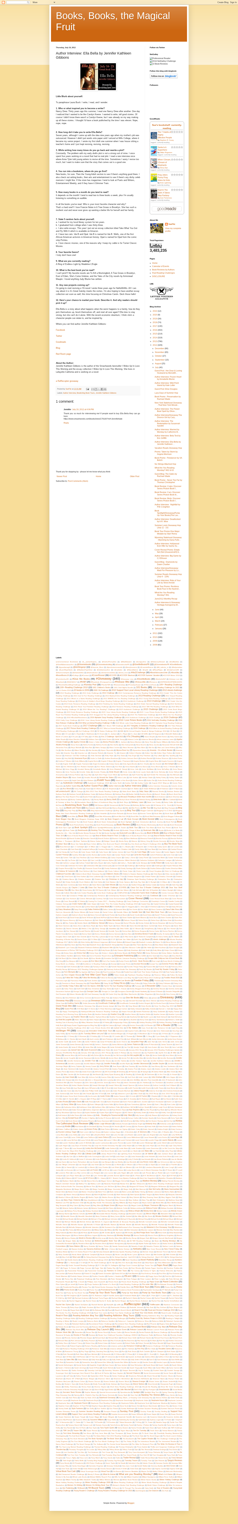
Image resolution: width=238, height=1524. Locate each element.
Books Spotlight (110, 833)
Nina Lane (76, 1257)
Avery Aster (78, 789)
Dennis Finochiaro (175, 923)
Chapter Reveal (64, 868)
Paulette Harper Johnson (79, 1276)
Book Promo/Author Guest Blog (81, 825)
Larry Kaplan (163, 1135)
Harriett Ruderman (143, 1011)
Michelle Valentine (92, 1227)
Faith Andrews (72, 967)
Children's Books (112, 874)
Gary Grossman (93, 989)
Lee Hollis (138, 1145)
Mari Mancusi (141, 1189)
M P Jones (79, 1178)
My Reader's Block (83, 1243)
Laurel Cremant (126, 1140)
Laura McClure (72, 1140)
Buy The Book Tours (173, 844)
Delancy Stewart (114, 923)
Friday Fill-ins (119, 983)
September (160, 360)
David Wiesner (141, 917)
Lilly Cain (69, 1156)
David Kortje (74, 917)
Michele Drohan (85, 1222)
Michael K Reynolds (128, 1219)
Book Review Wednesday (146, 825)
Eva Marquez (71, 961)
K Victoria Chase (117, 1099)
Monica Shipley (70, 1238)
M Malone (68, 1178)
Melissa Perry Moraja (74, 1211)
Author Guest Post (93, 785)
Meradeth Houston (136, 1214)
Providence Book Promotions (129, 1290)
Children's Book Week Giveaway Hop (89, 874)
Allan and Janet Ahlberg (166, 747)
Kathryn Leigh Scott (159, 1107)
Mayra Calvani (147, 1203)
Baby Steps (144, 791)
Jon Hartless (144, 1082)
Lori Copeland (81, 1170)
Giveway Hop (121, 1001)
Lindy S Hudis (133, 1159)
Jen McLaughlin (133, 1055)
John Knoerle (80, 1080)
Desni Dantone (64, 926)
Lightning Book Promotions (131, 1154)
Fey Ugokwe (83, 972)
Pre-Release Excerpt (165, 1284)
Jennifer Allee (138, 1058)
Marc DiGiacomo (139, 1184)
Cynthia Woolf (103, 907)
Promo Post (82, 1290)
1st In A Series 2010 (63, 690)
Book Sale (163, 825)
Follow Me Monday (89, 978)
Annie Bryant (114, 772)
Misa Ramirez (175, 1230)
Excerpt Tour (154, 964)
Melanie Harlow (68, 1208)
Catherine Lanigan (165, 860)
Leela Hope (149, 1145)
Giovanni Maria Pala (101, 998)
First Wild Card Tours (96, 974)
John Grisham (157, 1077)
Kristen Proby (92, 1129)
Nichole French (162, 1252)
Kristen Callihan (64, 1129)
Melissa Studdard (91, 1211)
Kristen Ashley (177, 1126)
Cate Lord (94, 860)
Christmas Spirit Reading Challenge (140, 879)
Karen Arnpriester (113, 1102)
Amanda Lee (82, 753)
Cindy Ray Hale (139, 882)
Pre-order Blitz (148, 1284)
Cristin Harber (77, 904)
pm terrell (71, 1284)
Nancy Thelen (103, 1246)
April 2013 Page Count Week (106, 775)
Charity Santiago (126, 868)
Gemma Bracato (159, 989)
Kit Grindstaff (91, 1126)
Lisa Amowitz (146, 1159)
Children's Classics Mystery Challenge (136, 874)
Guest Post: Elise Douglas (166, 389)
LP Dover (168, 1170)
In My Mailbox (132, 1028)
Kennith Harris (119, 1118)
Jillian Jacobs (68, 1074)
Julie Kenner (74, 1093)
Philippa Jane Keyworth (96, 1282)
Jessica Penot (61, 1072)
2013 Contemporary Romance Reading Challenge (137, 693)
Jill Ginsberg (120, 1072)
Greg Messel (133, 1006)
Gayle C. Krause (120, 989)
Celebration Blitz (92, 866)
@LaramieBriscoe (146, 667)
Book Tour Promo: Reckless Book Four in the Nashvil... (167, 587)
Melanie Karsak (97, 1208)
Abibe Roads (61, 739)
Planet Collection (170, 1282)
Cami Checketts (62, 849)
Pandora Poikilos (173, 1268)
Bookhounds (83, 830)
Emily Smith (145, 950)
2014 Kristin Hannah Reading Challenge (151, 704)
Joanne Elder (106, 1077)
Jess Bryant (117, 1066)
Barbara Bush (61, 794)
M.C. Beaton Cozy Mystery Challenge (123, 1178)
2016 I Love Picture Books (130, 720)
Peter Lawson (145, 1279)
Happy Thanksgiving (70, 1011)
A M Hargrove (156, 734)
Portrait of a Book (109, 1284)
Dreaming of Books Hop (65, 939)
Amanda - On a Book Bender (161, 750)
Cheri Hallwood (98, 871)
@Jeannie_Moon (97, 667)
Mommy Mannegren (63, 1235)
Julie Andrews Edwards (171, 1091)
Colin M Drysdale (151, 890)
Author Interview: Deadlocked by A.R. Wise (168, 520)
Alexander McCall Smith (171, 745)
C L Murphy (126, 847)
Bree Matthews (131, 838)
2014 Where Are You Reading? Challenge (99, 709)
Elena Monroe (171, 942)
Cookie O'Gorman (168, 896)
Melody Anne (148, 1211)
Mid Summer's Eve (109, 1227)
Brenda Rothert (176, 838)
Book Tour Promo (164, 827)
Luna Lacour (108, 1173)
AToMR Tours (103, 780)
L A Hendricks (128, 1132)
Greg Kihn (121, 1006)
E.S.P (113, 939)
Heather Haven (130, 1014)
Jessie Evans (87, 1072)
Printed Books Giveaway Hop (106, 1287)
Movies (123, 1241)
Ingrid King (175, 1028)
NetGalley (137, 1249)
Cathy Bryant (98, 863)
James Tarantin (166, 1044)
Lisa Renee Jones (147, 1162)
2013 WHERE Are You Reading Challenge (119, 698)
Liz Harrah (68, 1167)
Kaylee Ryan (104, 1112)
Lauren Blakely (168, 1140)
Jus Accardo (92, 1096)
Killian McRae (140, 1121)
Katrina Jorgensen (92, 1110)
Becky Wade (99, 799)
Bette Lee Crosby (154, 802)
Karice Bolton (82, 1104)
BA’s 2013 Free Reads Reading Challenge (102, 791)
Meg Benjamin (61, 1205)
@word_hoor (123, 672)
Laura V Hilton (112, 1140)
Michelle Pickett (174, 1224)
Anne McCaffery (163, 769)
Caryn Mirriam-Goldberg (99, 857)
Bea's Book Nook (175, 794)
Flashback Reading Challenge (139, 975)
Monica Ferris (153, 1235)
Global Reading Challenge (170, 1001)
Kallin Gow (100, 1102)
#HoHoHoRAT (161, 679)
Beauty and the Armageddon (107, 797)
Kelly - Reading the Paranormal (108, 1115)
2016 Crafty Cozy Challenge (66, 720)
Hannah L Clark (164, 1009)
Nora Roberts (116, 1260)
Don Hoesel (171, 928)
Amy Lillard (158, 755)
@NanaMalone (132, 670)
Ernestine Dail (109, 958)
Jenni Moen (169, 1055)
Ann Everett (157, 764)
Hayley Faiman (174, 1011)
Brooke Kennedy (159, 841)
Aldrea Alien (175, 742)
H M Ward (80, 1009)
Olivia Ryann (149, 1263)
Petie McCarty (174, 1279)
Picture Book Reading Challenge (133, 1282)
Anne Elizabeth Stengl (118, 769)
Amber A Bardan (135, 753)
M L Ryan (162, 1175)
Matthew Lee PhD (62, 1203)
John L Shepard (94, 1080)
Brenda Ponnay (162, 838)
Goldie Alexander (89, 1003)
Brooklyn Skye (62, 844)
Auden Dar (151, 780)
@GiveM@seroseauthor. (65, 664)
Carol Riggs (142, 852)
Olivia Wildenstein (164, 1263)
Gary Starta (106, 989)
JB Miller (173, 1053)
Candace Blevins (104, 849)
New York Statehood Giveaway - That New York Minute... (168, 404)
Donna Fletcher (168, 931)
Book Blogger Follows (172, 816)
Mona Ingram (92, 1235)
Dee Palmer (69, 923)
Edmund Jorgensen (100, 942)
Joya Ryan (77, 1088)
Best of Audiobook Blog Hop (105, 802)
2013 (155, 341)
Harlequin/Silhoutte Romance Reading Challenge (99, 1011)
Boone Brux (139, 833)
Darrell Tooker (110, 915)
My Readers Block (99, 1243)
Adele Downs (107, 739)
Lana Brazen (129, 1135)
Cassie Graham (174, 857)
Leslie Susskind (137, 1148)
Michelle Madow (110, 1224)
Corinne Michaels (85, 898)
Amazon (123, 753)
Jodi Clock (132, 1077)
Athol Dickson (88, 780)
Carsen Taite (68, 857)
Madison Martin (68, 1181)
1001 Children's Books (101, 687)
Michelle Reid (61, 1227)
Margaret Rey (175, 1186)
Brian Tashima (81, 841)
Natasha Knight (137, 1246)
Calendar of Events (160, 266)
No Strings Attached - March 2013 (151, 1257)
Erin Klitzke (73, 958)
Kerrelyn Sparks (148, 1118)
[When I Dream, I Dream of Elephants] (155, 167)
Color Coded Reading (85, 893)
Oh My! (112, 1263)
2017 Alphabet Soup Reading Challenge (167, 723)
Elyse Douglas (174, 947)
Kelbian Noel (154, 1112)
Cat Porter (72, 860)
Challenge (131, 866)
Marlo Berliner (160, 1194)
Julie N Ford (99, 1093)
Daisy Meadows (64, 909)
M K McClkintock (149, 1175)
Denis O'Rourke (130, 923)
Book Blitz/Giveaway (152, 816)
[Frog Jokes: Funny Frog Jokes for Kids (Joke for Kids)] (155, 181)
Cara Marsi (151, 849)
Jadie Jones (175, 1042)
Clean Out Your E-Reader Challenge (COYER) (107, 887)
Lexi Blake (145, 1151)
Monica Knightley (167, 1235)
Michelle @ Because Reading (124, 1222)
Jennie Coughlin (69, 1058)
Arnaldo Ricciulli (90, 777)
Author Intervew (114, 786)
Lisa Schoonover (163, 1162)
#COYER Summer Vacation (149, 675)
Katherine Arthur (70, 1107)
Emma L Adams (108, 953)
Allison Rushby (79, 750)
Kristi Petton (105, 1129)
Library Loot (90, 1153)
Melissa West (106, 1211)
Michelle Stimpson (75, 1227)
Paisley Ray (111, 1268)
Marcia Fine (90, 1186)
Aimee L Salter (94, 742)
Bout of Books (153, 833)
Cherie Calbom (113, 871)
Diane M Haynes (164, 926)
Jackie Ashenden (158, 1039)
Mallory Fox (83, 1184)
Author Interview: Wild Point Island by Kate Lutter (167, 384)
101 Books (141, 687)
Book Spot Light (65, 827)
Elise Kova (148, 945)
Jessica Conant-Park (101, 1069)
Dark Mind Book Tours (155, 912)
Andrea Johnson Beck (129, 758)
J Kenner (138, 1036)
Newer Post (62, 476)
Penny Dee (69, 1279)
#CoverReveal (98, 675)
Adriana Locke (133, 739)
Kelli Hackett (177, 1112)
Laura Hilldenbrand (133, 1137)
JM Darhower (149, 1074)
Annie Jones (128, 772)
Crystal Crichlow (159, 904)
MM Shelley (129, 1233)
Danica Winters (80, 912)
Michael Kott (155, 1219)
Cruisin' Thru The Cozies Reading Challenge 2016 (119, 904)
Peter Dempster (117, 1279)
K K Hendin (70, 1099)
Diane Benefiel (135, 926)
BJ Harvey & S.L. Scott (162, 805)
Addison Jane (93, 739)
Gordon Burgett (144, 1003)
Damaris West (121, 909)
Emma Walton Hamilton (64, 956)
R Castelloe (84, 1295)
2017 (155, 326)
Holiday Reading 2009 (147, 1022)
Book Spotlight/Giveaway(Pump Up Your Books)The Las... (167, 513)
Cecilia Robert (156, 863)
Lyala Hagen (121, 1173)
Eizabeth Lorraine (145, 942)
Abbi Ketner (162, 737)
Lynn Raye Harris (72, 1175)
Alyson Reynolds (107, 750)
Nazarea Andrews (94, 1249)
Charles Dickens (156, 868)
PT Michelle (166, 1290)
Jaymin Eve (162, 1053)
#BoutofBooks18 (62, 675)
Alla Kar (151, 747)
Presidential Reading (71, 1287)
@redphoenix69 (173, 670)
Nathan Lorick (168, 1246)
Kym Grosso (96, 1132)
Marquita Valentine (175, 1194)
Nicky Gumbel (63, 1254)
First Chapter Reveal (72, 975)
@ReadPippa (158, 670)
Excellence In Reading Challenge (95, 964)
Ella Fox (119, 947)
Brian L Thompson (65, 841)
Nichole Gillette (176, 1252)
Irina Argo (176, 1031)
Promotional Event (108, 1290)
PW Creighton (72, 1295)
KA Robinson (144, 1099)
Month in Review (85, 1238)
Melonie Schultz (79, 1214)
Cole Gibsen (111, 890)
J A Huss (165, 1033)
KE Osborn (129, 1112)
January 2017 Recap (103, 1053)
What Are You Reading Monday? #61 (165, 593)
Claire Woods (110, 885)
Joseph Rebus (113, 1085)
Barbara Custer (90, 794)
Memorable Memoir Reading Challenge (111, 1214)
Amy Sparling (170, 755)
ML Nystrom (117, 1233)
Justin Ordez (105, 1096)
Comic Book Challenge (105, 893)
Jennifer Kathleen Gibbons (106, 393)
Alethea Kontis (101, 745)
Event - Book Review (140, 961)
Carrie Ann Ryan (139, 855)
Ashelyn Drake (147, 777)
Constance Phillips (76, 896)
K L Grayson (82, 1099)
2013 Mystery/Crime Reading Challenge (120, 696)
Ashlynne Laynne (62, 780)
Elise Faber (137, 945)
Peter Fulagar (131, 1279)
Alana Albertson (136, 742)
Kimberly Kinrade (121, 1124)
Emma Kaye (94, 953)
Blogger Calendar (146, 810)
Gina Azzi (159, 994)
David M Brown (87, 917)
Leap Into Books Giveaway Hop (106, 1145)
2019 (155, 319)
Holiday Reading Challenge (169, 1022)
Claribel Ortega (136, 885)
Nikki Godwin (171, 1254)
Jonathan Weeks (62, 1085)
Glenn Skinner (151, 1001)
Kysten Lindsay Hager (112, 1132)
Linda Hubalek (149, 1156)
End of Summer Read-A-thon (100, 956)
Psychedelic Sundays (151, 1290)
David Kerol (62, 917)
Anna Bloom (155, 767)
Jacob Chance (121, 1042)
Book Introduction (142, 822)
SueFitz (171, 224)
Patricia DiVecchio (166, 1271)
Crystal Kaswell (174, 904)
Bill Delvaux (99, 805)
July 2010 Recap (152, 1093)
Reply (66, 423)
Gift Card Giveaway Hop (93, 994)
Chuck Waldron (84, 882)
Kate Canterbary (133, 1104)
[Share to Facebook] (102, 389)
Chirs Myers (158, 874)
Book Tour (133, 827)
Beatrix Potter (88, 797)
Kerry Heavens (162, 1118)
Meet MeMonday (173, 1203)
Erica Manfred (177, 956)
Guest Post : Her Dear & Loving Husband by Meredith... (168, 372)
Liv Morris (117, 1164)
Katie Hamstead (176, 1107)
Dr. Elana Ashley (162, 937)
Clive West (75, 890)
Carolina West (77, 855)
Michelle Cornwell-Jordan (170, 1222)
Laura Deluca (103, 1137)
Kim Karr (169, 1121)
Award (88, 789)
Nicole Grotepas (106, 1254)
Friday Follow (135, 983)
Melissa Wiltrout (119, 1211)
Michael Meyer (168, 1219)
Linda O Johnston (85, 1159)
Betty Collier (168, 802)
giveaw (154, 998)
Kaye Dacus (77, 1112)
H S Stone (91, 1009)
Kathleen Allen (100, 1107)
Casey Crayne (116, 857)
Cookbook (154, 896)
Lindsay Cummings (118, 1159)
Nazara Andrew (77, 1249)
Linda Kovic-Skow (164, 1156)
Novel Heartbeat (131, 1260)
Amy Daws (121, 755)
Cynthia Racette (75, 907)
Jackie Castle (63, 1042)
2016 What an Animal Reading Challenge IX (95, 723)
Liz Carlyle (162, 1164)
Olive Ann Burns (124, 1263)
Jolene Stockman (130, 1082)
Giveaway (167, 997)
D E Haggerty (130, 907)
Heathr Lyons (148, 1017)
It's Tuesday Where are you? (92, 1033)
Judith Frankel (133, 1088)
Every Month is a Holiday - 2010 (68, 964)
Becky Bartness (62, 799)
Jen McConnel (118, 1055)
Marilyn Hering (140, 1192)
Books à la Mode (173, 830)
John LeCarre (121, 1080)
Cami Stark (75, 849)
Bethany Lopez (137, 802)
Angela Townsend (83, 764)
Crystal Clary (145, 904)
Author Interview (69, 393)
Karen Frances (128, 1102)
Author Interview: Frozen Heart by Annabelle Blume (168, 378)
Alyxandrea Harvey (140, 750)
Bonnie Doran (132, 813)
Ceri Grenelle (120, 866)
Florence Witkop (160, 975)
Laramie (140, 1135)
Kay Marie (160, 1110)
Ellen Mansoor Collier (133, 947)
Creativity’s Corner (158, 901)
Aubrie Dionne (138, 780)
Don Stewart (71, 931)
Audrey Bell (129, 783)
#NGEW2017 (72, 682)
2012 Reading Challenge (69, 693)
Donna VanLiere (115, 934)
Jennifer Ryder (124, 1063)
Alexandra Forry (62, 747)
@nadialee (118, 670)
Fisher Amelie (119, 975)
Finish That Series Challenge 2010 (150, 972)
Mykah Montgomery (116, 1243)
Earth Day (138, 939)
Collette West (69, 893)
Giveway (108, 1001)
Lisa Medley (118, 1162)
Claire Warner (97, 885)
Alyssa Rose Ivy (122, 750)
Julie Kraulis (86, 1093)
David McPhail (101, 917)
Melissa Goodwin (167, 1208)
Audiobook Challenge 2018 (98, 783)
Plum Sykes (60, 1284)
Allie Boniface (66, 750)
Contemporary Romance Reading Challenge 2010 (127, 896)
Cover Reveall (69, 901)
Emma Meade (122, 953)
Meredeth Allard (167, 1214)
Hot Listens (110, 1025)
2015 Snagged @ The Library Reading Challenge (108, 715)
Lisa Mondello (131, 1162)
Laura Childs (75, 1137)
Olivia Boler (137, 1263)
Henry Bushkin (131, 1020)
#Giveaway (104, 678)
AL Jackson (122, 742)
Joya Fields (66, 1088)
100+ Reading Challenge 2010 (74, 687)
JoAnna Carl (93, 1077)
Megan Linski (136, 1205)
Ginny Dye (164, 168)
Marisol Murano (85, 1194)
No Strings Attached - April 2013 (124, 1257)
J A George (154, 1033)
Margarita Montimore (63, 1189)
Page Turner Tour (146, 1265)
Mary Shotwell (106, 1200)
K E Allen (164, 1096)
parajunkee (60, 1271)
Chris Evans (68, 876)
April (157, 617)
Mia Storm (148, 1216)
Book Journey (157, 822)
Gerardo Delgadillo (173, 991)
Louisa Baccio (131, 1170)
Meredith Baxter (69, 1216)
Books (161, 830)
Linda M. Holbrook (69, 1159)
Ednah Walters (116, 942)
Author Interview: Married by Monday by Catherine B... (167, 430)
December (160, 348)
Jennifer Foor (90, 1061)
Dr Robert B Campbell (144, 937)
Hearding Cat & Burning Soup (67, 1014)
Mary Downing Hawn (150, 1197)
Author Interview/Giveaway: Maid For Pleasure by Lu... (167, 569)
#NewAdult (60, 682)
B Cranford (123, 789)
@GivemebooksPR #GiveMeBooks (168, 664)
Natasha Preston (152, 1246)
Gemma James (174, 989)
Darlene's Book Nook (79, 915)
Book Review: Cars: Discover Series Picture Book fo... (167, 493)
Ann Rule (118, 767)
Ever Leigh (156, 961)
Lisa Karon (62, 1162)
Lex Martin (134, 1151)
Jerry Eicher (104, 1066)
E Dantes (104, 939)
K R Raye (93, 1099)
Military (109, 1230)
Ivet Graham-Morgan (115, 1033)
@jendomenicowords (114, 667)
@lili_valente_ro (162, 667)
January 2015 (86, 1053)
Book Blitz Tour (136, 816)
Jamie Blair (89, 1047)
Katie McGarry (63, 1110)
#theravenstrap (119, 685)
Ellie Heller (147, 947)
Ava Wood (67, 789)
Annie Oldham (174, 772)
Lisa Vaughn (83, 1164)
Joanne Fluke (119, 1077)
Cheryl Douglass (155, 871)
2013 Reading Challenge (149, 696)
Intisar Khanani (147, 1031)
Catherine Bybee (107, 860)
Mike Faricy (69, 1230)
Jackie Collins (77, 1042)
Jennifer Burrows (166, 1058)
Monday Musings (123, 1235)
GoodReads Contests (127, 1003)
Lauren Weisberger (146, 1143)
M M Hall (172, 1175)
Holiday (133, 1022)
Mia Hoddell (127, 1216)
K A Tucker (143, 1096)
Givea (146, 998)
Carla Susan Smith (88, 852)
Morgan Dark (144, 1238)
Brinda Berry (123, 841)
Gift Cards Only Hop (113, 994)
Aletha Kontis (88, 745)
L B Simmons (141, 1132)
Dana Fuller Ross (172, 909)
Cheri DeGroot (84, 871)
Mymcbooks (131, 1243)
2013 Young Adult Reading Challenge (153, 698)
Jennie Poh (125, 1058)
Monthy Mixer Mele (116, 1238)
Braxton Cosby (117, 838)
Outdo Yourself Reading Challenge (81, 1265)
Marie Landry (127, 1192)
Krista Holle (151, 1126)
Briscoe (134, 841)
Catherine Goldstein (147, 860)
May (157, 613)
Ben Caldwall (170, 799)
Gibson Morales (75, 994)
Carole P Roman (62, 855)
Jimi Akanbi (97, 1074)
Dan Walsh (144, 909)
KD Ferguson (117, 1112)
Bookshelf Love (125, 833)
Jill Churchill (109, 1072)
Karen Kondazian (157, 1102)
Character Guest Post (93, 868)
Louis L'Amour (118, 1170)
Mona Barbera (79, 1235)
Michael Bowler (68, 1219)
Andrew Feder (177, 758)
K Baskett (154, 1096)
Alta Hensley (93, 750)
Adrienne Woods (147, 739)
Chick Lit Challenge (172, 871)
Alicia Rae (88, 747)
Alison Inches (114, 747)
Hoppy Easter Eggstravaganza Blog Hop (82, 1025)
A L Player (123, 734)
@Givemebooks (84, 664)
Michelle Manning (141, 1224)
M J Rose (136, 1175)
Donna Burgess (140, 931)
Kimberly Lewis (165, 1124)
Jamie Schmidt (115, 1047)
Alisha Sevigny (100, 747)
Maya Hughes (133, 1203)
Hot (101, 1025)
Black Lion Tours (73, 808)
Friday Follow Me (149, 983)
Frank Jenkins (92, 980)
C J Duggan (103, 847)
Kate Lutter (171, 1104)
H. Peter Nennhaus (105, 1009)
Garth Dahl (81, 989)
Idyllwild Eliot (118, 1028)
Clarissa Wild (164, 885)
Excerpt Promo (125, 964)
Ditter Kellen (124, 928)
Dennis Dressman (159, 923)
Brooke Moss (174, 841)
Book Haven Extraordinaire (107, 822)
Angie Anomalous (99, 764)
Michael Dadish (82, 1219)
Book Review (123, 824)
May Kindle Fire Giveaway (103, 1203)
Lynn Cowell (170, 1173)
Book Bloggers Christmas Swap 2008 (89, 819)
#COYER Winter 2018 (171, 675)
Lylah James (134, 1173)
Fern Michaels (69, 972)
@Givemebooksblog (104, 664)
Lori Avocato (68, 1170)
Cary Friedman (81, 857)
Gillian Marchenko (130, 994)
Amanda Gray (69, 753)
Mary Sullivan (134, 1200)
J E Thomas (127, 1036)
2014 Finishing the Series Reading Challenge (116, 704)
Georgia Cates (92, 991)
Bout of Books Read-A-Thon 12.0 (109, 836)
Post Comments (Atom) (78, 481)
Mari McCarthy (155, 1189)
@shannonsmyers (62, 672)
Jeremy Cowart (90, 1066)
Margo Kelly (128, 1189)
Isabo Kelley (60, 1033)
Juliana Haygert (139, 1091)
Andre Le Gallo (96, 758)
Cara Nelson (163, 849)
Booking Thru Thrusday (100, 830)
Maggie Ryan (135, 1181)
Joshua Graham (144, 1085)
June (157, 609)
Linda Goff (109, 1156)
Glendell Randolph (136, 1001)
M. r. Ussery (101, 1178)
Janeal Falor (75, 1050)
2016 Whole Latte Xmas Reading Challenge (131, 723)
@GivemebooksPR (122, 664)
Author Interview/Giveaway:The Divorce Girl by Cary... (168, 416)
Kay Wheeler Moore (174, 1110)
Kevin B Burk (61, 1121)
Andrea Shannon (162, 758)
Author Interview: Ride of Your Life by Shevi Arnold (168, 581)
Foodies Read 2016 (171, 978)
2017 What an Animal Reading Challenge (114, 728)
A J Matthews (89, 734)
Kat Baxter (120, 1104)
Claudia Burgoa (62, 887)
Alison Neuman (128, 747)
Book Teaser (121, 827)
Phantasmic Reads (63, 1282)
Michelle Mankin (125, 1224)
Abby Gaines (175, 737)
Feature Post (163, 967)
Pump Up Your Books (130, 1293)
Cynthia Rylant (89, 907)
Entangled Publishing (123, 956)
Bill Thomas (125, 805)
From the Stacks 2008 (91, 986)
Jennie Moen (113, 1058)
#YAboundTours (150, 685)
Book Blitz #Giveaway (103, 816)
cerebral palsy (107, 866)
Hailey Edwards (136, 1009)
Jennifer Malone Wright (92, 1063)
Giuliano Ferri (118, 998)
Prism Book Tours (142, 1287)
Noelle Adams (73, 1260)
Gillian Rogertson (146, 994)
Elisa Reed (82, 945)
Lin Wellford (80, 1156)
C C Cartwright (78, 847)
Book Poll (170, 822)
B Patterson (164, 789)
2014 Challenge (154, 701)
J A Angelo (130, 1033)
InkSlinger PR (63, 1030)
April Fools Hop (138, 775)
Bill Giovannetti (112, 805)
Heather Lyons (174, 1014)
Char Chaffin (77, 868)
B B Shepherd (110, 789)
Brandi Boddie (61, 838)
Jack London (94, 1039)
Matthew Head (174, 1200)
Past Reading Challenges (163, 273)
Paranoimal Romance (76, 1271)
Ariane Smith (76, 777)
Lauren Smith (131, 1143)
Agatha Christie (79, 742)
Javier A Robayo (120, 1053)
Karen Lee (171, 1102)
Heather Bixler (86, 1014)
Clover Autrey (87, 890)
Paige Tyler (99, 1268)
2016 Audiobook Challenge (135, 717)
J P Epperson (173, 1036)
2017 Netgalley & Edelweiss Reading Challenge (145, 726)
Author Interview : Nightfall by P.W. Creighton (167, 505)
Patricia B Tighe (149, 1271)
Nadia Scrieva (168, 1243)
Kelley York (166, 1112)
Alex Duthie (114, 745)
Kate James (147, 1104)
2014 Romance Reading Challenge (125, 707)
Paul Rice (162, 1273)
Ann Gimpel (169, 764)
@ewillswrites (174, 662)
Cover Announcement (117, 898)
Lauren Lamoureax (102, 1143)
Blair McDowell (104, 808)
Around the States (106, 777)
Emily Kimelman (132, 950)
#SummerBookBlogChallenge (69, 685)
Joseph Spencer (128, 1085)
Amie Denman (96, 755)
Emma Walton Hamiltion (171, 953)
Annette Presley (100, 772)
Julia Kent (78, 1091)
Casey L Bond (130, 857)
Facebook (60, 330)
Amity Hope (109, 755)
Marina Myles (169, 1192)
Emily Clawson (118, 950)
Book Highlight (126, 822)
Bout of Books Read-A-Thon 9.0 (166, 836)
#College (75, 675)
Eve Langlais (83, 961)
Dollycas (160, 928)
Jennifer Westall (174, 1063)
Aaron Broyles (150, 737)
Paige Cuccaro (85, 1268)
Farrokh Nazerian (117, 967)
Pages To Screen (70, 1268)
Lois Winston (127, 1167)
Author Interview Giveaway (158, 786)
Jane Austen (152, 1047)
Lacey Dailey (73, 1135)
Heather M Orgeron (63, 1017)
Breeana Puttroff (147, 838)
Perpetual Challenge (85, 1279)
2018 (155, 322)
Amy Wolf (67, 758)
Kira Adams (79, 1126)
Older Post (134, 476)
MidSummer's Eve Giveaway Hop (131, 1227)
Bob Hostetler (101, 813)
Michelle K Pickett (93, 1224)
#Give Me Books (81, 679)
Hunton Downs (135, 1025)
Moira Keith (162, 1233)
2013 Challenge (108, 693)
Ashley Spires (174, 777)
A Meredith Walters (171, 734)
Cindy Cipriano (124, 882)
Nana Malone (74, 1246)
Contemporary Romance (96, 896)
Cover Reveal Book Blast (159, 898)
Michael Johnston (111, 1219)
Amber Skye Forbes (164, 753)
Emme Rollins (81, 956)
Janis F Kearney (119, 1050)
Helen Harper (94, 1020)
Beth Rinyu (124, 802)
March (158, 621)
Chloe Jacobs (170, 874)
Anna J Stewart (169, 767)
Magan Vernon (106, 1181)
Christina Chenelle (166, 876)
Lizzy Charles (103, 1167)
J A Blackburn (142, 1033)
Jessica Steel (74, 1072)
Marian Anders (73, 1192)
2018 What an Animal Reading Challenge (164, 728)
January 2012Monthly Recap (67, 1053)
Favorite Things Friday (135, 967)
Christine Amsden (84, 879)
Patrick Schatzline (105, 1273)
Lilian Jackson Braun (165, 1154)
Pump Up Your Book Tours (102, 1292)
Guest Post (69, 1009)
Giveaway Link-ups (81, 1001)
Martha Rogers (79, 1197)
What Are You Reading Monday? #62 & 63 (165, 469)
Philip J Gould (78, 1282)
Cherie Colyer (127, 871)
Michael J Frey (96, 1219)
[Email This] (92, 389)
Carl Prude (74, 852)
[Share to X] (99, 389)
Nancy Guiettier (89, 1246)
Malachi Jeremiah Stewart (65, 1184)
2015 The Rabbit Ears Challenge (142, 715)
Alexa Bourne (141, 745)
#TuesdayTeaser (134, 685)
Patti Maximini (133, 1273)
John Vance (89, 1082)
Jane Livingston (62, 1050)
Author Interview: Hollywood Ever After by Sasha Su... (167, 545)
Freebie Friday (141, 980)
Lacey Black (60, 1135)
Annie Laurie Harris (143, 772)
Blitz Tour (146, 808)
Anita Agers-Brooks (130, 764)
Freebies (157, 980)
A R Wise (94, 737)
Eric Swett (153, 956)
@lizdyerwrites (177, 667)
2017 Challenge (90, 726)
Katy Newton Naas (119, 1110)
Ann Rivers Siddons (104, 767)
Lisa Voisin (95, 1164)
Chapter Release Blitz (174, 866)
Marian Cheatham (88, 1192)
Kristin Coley (135, 1129)
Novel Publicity (147, 1260)
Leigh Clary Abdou (175, 1145)
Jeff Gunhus (82, 1055)
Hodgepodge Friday (120, 1022)
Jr (100, 1088)
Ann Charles (144, 764)
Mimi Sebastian (132, 1230)
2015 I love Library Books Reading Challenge (119, 712)
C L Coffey (115, 847)
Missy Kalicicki (61, 1233)
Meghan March (167, 1205)
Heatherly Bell (135, 1017)
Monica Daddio (139, 1235)
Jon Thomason (157, 1082)
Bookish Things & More (131, 830)
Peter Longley (159, 1279)
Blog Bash (157, 808)
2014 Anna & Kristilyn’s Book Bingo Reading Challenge (99, 701)
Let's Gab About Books (105, 1151)
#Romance (153, 682)
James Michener (118, 1044)
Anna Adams (130, 767)
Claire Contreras (69, 885)
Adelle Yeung (120, 739)
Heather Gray (116, 1014)
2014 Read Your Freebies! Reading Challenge (91, 707)
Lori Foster (94, 1170)
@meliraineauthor (103, 670)
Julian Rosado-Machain (121, 1091)
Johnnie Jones (102, 1082)
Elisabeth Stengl (110, 945)
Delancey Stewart (98, 923)
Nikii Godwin (158, 1254)
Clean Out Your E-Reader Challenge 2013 (147, 887)
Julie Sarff (110, 1093)
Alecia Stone (75, 745)
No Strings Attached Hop (165, 464)
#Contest (85, 675)
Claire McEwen (83, 885)
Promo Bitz (169, 1287)
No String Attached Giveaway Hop (96, 1257)
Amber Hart (149, 753)
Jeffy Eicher (94, 1055)
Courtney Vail (101, 898)
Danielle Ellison (122, 912)
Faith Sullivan (85, 967)
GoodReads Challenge (107, 1003)
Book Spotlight (81, 827)
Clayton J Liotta (78, 887)
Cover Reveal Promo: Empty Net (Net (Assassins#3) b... (167, 551)
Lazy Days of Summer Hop (166, 393)
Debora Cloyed (129, 920)
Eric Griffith (142, 956)
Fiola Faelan (170, 972)
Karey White (69, 1104)
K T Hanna (104, 1099)
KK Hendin (116, 1126)
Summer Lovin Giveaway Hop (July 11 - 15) (168, 526)
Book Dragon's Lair (115, 819)
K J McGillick (175, 1096)
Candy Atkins (139, 849)
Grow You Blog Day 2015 (164, 1006)
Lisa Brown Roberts (160, 1159)
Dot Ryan (176, 934)
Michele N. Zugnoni (102, 1222)
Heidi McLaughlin (65, 1020)
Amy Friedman (145, 755)
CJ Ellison (163, 882)
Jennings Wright (62, 1066)
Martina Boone (107, 1197)
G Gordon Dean (166, 986)
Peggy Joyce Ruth (155, 1276)
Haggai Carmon (121, 1009)
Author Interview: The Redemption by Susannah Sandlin (167, 423)
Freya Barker (95, 983)
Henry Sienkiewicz (158, 1020)
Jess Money (155, 1066)
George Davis (79, 991)
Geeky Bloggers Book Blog (140, 989)
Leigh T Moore (63, 1148)
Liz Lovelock (79, 1167)
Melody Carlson (162, 1211)
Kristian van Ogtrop (120, 1129)
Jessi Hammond (70, 1069)
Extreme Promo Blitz (170, 964)
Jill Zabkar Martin (157, 1072)
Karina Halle (108, 1104)
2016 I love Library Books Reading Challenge (97, 720)
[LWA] (161, 299)
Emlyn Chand (169, 950)
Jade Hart (151, 1042)
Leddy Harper (127, 1145)
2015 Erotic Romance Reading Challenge (82, 712)
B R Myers (176, 789)
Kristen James (78, 1129)
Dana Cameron (157, 909)
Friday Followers (164, 983)
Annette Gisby (84, 772)
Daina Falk (165, 907)
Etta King (59, 961)
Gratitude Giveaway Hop (86, 1006)
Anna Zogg (69, 769)
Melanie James (82, 1208)
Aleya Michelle (76, 747)
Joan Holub (69, 1077)
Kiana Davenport (103, 1121)
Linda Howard (136, 1156)
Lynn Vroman (98, 1175)
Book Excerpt (148, 819)
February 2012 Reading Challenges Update (86, 969)
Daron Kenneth (96, 915)
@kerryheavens (131, 667)
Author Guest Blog (73, 786)
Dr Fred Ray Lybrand (97, 937)
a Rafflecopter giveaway (67, 381)
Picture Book (113, 1282)
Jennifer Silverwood (141, 1063)
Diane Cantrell (149, 926)
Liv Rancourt (140, 1164)
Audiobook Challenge (73, 783)
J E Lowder (116, 1036)
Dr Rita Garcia (128, 937)
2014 (155, 338)
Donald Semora (99, 931)
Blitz (126, 808)
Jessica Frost (133, 1069)
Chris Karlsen (81, 876)
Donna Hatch (87, 934)
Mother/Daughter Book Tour (106, 1241)
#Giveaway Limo (127, 679)
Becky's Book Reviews (127, 799)
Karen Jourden (142, 1102)
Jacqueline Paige (137, 1042)
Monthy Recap (131, 1238)
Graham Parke (174, 1003)
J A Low (174, 1033)
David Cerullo (135, 915)
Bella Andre (157, 799)
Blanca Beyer (117, 808)
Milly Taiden (119, 1230)
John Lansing (108, 1080)
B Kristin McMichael (149, 789)
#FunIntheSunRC (62, 679)
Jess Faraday (130, 1066)
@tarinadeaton (92, 672)
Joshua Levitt (158, 1085)
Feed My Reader (145, 969)
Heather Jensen (160, 1014)
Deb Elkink (99, 920)
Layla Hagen (63, 1145)
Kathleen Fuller (114, 1107)
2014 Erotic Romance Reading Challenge (80, 704)
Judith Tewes (159, 1088)
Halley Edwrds (150, 1009)
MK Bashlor (94, 1233)
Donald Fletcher (85, 931)
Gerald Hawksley (141, 991)
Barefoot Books (146, 794)
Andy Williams (80, 761)
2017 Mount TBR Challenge (112, 726)
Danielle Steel (137, 912)
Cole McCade (137, 890)
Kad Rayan (156, 1099)
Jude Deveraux (119, 1088)
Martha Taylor (93, 1197)
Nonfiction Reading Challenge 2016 (94, 1260)
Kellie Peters (74, 1115)
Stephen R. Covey (167, 140)
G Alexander (150, 986)
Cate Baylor (83, 860)
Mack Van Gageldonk (148, 1178)
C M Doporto (138, 847)
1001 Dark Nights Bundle (123, 687)
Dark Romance (174, 912)
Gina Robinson (71, 998)
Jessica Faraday (118, 1069)
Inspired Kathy (133, 1031)
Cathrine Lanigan (69, 863)
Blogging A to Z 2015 (165, 810)
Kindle (68, 1126)
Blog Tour (131, 810)
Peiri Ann (168, 1276)
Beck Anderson (160, 797)
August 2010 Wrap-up (160, 783)
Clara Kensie (123, 885)
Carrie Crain (170, 855)
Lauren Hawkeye (68, 1143)
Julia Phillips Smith (92, 1091)
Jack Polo (120, 1039)
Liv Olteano (128, 1164)
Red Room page (63, 354)
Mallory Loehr (96, 1184)
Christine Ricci (100, 879)
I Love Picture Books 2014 (100, 1028)
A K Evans (101, 734)
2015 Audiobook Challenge (129, 709)
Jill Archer (98, 1072)
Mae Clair (80, 1181)
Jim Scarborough (83, 1074)
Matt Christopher (159, 1200)
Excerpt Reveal (140, 964)
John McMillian (135, 1080)
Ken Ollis (61, 1118)
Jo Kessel (173, 1074)
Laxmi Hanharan (176, 1143)
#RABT (83, 682)
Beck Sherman (174, 797)
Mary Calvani (121, 1197)
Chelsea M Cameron (66, 871)
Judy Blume (171, 1088)
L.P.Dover (176, 1132)
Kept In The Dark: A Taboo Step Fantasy (164, 193)
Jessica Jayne (146, 1069)
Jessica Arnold (84, 1069)
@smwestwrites (78, 672)
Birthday (136, 805)
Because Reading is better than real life (136, 797)
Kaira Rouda (63, 1102)
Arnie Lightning (165, 183)
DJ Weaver (137, 928)
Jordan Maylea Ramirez (80, 1085)
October (158, 356)
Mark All (97, 1194)
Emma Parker (136, 953)
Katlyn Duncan (77, 1110)
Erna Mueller (96, 958)
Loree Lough (169, 1167)
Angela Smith (68, 764)
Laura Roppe (98, 1140)
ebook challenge (159, 939)
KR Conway (127, 1126)
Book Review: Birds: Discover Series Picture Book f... (168, 499)
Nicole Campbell (91, 1254)
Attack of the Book (123, 780)
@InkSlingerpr (79, 667)
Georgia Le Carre (108, 991)
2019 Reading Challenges (66, 731)
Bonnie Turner (145, 813)
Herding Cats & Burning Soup (67, 1022)
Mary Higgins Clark (168, 1197)
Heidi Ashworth (162, 1017)
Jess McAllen (143, 1066)
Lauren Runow (117, 1143)
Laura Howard (149, 1137)
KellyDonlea (164, 1115)
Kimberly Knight (136, 1124)
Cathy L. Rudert (126, 863)
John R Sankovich (169, 1080)
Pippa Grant (154, 1282)
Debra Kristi (167, 920)
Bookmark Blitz (149, 830)
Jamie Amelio (63, 1047)
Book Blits (71, 816)
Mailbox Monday (150, 1181)
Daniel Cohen (108, 912)
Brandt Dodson (103, 838)
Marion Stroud (71, 1194)
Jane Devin (164, 1047)
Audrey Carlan (143, 783)
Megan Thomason (151, 1205)
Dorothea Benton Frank (144, 934)
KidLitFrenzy (127, 1121)
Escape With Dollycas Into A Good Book (163, 958)
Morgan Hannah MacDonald (163, 1238)
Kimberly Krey (151, 1124)
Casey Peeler (144, 857)
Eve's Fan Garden (109, 961)
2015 (155, 334)
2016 (155, 330)
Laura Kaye (174, 1137)
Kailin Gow (178, 1099)
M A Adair (126, 1175)
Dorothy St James (163, 934)
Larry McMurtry (176, 1135)
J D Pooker (105, 1036)
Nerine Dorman (124, 1249)
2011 (155, 633)
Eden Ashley (85, 942)
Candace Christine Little (123, 849)
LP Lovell (178, 1170)
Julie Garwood (61, 1093)
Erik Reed (62, 958)
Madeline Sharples (166, 1178)
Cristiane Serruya (62, 904)
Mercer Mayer (151, 1214)
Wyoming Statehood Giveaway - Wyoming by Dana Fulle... (168, 538)
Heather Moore (79, 1017)
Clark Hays (176, 885)
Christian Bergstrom (134, 876)
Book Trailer (70, 830)
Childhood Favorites (64, 874)
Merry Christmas (102, 1216)
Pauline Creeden (98, 1276)
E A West (94, 939)
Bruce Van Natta (77, 844)
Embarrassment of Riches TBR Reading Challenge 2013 (77, 950)
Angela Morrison (140, 761)
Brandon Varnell (89, 838)
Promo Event (69, 1290)
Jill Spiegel (144, 1072)
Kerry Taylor (175, 1118)
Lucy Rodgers (95, 1173)
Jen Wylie (146, 1055)
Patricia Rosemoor (74, 1273)
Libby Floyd (169, 1151)
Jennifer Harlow (120, 1061)
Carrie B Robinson (156, 855)
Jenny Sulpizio (76, 1066)
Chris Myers (108, 876)
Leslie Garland (110, 1148)
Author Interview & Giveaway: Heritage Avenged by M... (167, 603)
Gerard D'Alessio (156, 991)
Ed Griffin (74, 942)
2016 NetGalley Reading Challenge (161, 720)
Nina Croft (65, 1257)
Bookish (116, 830)
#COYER (113, 675)
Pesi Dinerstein (102, 1279)
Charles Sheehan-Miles (173, 868)
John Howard (67, 1080)
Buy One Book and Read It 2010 (112, 844)
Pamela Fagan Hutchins (154, 1268)
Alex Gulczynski (127, 745)
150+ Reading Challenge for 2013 (166, 687)
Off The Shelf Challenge (97, 1263)
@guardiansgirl (64, 667)
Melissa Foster (152, 1208)
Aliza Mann (141, 747)
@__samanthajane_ (89, 662)
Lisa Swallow (177, 1162)
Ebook (147, 939)
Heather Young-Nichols (118, 1017)
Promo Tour (93, 1290)
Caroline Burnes (91, 855)
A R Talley (85, 737)
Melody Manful (64, 1214)
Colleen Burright (167, 890)
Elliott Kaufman (160, 947)
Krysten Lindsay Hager (67, 1132)
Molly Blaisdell (174, 1233)
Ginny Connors (85, 998)
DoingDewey (149, 928)
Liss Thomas (106, 1164)
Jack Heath (82, 1039)
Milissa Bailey (99, 1230)
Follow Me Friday (72, 978)
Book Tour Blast (148, 827)
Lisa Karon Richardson (77, 1162)
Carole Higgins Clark (172, 852)
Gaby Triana (69, 989)
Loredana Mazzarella (153, 1167)
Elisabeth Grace (95, 945)
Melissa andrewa (136, 1208)
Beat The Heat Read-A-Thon (69, 797)
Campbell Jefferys (88, 849)
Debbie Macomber (113, 920)
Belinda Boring (144, 799)
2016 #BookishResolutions (77, 717)
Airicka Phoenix (109, 742)
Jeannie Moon (69, 1055)
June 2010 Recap (168, 1093)
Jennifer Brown (151, 1058)
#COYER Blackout (127, 675)
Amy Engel (132, 755)
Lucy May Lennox (80, 1173)
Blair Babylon (91, 808)
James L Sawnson (102, 1044)
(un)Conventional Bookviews (67, 662)
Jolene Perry (115, 1082)
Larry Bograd (150, 1135)
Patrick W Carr (120, 1273)
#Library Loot (174, 679)
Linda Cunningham (94, 1156)
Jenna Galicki (158, 1055)
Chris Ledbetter (95, 876)
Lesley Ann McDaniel (93, 1148)
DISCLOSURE (158, 276)
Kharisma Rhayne (87, 1121)
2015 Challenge (150, 709)
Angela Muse (154, 761)
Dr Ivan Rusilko (114, 937)
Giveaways (96, 1000)
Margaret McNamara (158, 1186)
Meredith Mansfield (85, 1216)
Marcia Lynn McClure (106, 1186)
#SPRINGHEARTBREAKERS (171, 682)
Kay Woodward (64, 1112)
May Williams (120, 1203)
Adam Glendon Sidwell (76, 739)
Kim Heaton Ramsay (156, 1121)
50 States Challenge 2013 (107, 731)
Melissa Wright (134, 1211)
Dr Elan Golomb (80, 937)
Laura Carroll (63, 1137)
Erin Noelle (84, 958)
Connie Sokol (61, 896)
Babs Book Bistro (129, 791)
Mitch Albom (73, 1233)
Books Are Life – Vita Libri (65, 833)
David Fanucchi (176, 915)
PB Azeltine (141, 1276)
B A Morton (98, 789)
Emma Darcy (69, 953)
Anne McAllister (148, 769)
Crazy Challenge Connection (137, 901)
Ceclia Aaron (170, 863)
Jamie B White (76, 1047)
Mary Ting (145, 1200)
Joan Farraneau (166, 198)
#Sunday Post (90, 685)
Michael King (143, 1219)
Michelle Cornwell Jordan (148, 1222)
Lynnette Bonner (113, 1175)
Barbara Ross (120, 794)
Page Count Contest (129, 1265)
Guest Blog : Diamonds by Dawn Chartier (166, 563)
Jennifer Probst (110, 1063)
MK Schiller (106, 1233)
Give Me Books (132, 998)
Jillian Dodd (171, 1072)
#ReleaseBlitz (140, 682)
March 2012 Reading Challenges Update (164, 1184)
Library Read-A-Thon (109, 1154)
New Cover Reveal (154, 1249)
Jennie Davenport (85, 1058)
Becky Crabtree (76, 799)
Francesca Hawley (77, 980)
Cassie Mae (60, 860)
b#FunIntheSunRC (63, 791)
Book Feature (88, 822)
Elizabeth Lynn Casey (66, 947)
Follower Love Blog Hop (126, 978)
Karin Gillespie (95, 1104)
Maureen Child (78, 1203)
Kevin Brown (73, 1121)
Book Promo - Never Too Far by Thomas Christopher (168, 481)
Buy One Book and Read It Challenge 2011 (144, 844)
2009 (155, 641)
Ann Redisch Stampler (85, 767)
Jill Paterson (132, 1072)
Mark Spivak (134, 1194)
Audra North (117, 783)
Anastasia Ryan (80, 758)
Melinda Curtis (122, 1208)
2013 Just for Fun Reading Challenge (88, 696)
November (160, 352)
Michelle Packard (157, 1224)
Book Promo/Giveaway (104, 825)
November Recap (165, 1260)
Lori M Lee (106, 1170)
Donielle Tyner (113, 931)
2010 (155, 637)
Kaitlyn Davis (76, 1102)
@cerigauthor (141, 662)
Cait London (175, 847)
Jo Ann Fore (162, 1074)
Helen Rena (106, 1020)
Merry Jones (115, 1216)
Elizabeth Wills (107, 947)
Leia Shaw (161, 1145)
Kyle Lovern (84, 1132)
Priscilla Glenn (125, 1287)
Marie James (114, 1192)
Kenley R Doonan (105, 1118)
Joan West (82, 1077)
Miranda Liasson (147, 1230)
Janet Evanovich (90, 1050)
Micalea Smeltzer (162, 1216)
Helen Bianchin (80, 1020)
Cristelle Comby (174, 901)
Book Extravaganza (167, 819)
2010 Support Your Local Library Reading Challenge (135, 690)
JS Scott (107, 1088)
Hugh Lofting (122, 1025)
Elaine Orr (159, 942)
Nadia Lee (156, 1243)
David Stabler (127, 917)
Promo (157, 1287)
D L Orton (141, 907)
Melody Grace (176, 1211)
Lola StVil (138, 1167)
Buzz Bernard (65, 847)
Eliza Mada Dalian (161, 945)
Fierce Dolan (95, 972)
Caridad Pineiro (176, 849)
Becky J (88, 799)
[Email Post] (87, 389)
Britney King (145, 841)
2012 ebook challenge (172, 690)
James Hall (88, 1044)
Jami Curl (178, 1044)
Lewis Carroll (122, 1151)
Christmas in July (116, 879)
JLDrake (138, 1074)
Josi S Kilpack (171, 1085)
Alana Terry (149, 742)
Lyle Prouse (146, 1173)
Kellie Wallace (88, 1115)
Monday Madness (107, 1235)
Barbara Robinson (105, 794)
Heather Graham (101, 1014)
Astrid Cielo (76, 780)
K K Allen (59, 1099)
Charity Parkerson (111, 868)
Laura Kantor (162, 1137)
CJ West (173, 882)
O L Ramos (71, 1263)
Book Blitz (158, 813)
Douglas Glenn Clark (63, 937)
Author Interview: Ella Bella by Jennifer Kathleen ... (168, 443)
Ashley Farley (161, 777)
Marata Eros (124, 1184)
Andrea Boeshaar (111, 758)
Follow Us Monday (107, 978)
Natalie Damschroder (120, 1246)
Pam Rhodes (136, 1268)
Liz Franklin (173, 1164)
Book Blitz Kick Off (121, 816)
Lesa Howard (77, 1148)
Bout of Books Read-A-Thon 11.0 (80, 836)
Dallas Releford (94, 909)
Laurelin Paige (153, 1140)
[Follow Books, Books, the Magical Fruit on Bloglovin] (164, 78)
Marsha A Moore (64, 1197)
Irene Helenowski (162, 1031)
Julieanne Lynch (124, 1093)
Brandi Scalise (74, 838)
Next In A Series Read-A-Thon (81, 1252)
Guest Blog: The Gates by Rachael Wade (166, 475)
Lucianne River (64, 1173)
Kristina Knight (162, 1129)
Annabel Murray (84, 769)
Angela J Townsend (123, 761)
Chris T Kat (120, 876)
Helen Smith (118, 1020)
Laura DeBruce (89, 1137)
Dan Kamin (133, 909)
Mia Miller (138, 1216)
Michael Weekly (70, 1222)
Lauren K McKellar (85, 1143)
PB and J (128, 1276)
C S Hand (150, 847)
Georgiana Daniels (125, 991)
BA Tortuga (78, 791)
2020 (155, 315)
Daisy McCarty (177, 907)
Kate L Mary (159, 1104)
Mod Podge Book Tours (145, 1233)
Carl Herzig (62, 852)
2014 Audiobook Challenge (133, 701)
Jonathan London (173, 1082)
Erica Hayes (164, 956)
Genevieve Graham (63, 991)
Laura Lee (60, 1140)
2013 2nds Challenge (90, 693)
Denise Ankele (143, 923)
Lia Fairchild (157, 1151)
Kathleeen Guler (85, 1107)
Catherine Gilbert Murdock (126, 860)
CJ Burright (152, 882)
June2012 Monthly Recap (166, 599)
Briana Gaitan (95, 841)
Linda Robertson (101, 1159)
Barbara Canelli (75, 794)
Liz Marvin (91, 1167)
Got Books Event (159, 1003)
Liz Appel (151, 1164)
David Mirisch (114, 917)
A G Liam (67, 734)
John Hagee (171, 1077)
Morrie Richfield (85, 1241)
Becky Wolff (111, 799)
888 (121, 731)
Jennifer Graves (105, 1061)
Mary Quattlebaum (91, 1200)
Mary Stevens (120, 1200)
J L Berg (149, 1036)
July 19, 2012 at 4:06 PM (83, 409)
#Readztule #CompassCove (101, 682)
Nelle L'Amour (109, 1249)
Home (98, 476)
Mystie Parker (144, 1243)
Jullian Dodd (137, 1093)
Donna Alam (126, 931)
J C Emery (70, 1036)
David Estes (147, 915)
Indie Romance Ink (160, 1028)
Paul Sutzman (174, 1273)
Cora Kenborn (71, 898)
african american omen (165, 739)
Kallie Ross (89, 1102)
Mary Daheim (134, 1197)
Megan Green (109, 1205)
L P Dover (154, 1132)
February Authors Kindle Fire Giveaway (121, 969)
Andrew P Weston (65, 761)
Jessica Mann (174, 1069)
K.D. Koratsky (131, 1099)
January (159, 628)
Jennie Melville (100, 1058)
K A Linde (132, 1096)
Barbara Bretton (173, 791)
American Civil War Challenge (76, 755)
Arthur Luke (121, 777)
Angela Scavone (167, 761)
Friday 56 (107, 983)
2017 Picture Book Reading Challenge (81, 728)
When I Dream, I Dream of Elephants (164, 162)
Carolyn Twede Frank (122, 855)
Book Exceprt (132, 819)
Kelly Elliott (128, 1115)
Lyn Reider (158, 1173)
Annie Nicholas (159, 772)
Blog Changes (169, 808)
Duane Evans (82, 939)
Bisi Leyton (146, 805)
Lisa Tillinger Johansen (66, 1164)
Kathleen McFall (129, 1107)
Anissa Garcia (114, 764)
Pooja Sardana (93, 1284)
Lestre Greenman (152, 1148)
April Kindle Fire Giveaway (156, 775)
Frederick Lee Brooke (121, 980)
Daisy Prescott (79, 909)
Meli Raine (109, 1208)
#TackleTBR (105, 685)
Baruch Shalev (160, 794)
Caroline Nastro (106, 855)
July (157, 367)
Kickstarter (116, 1121)
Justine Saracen (119, 1096)
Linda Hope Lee (122, 1156)
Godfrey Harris (73, 1003)
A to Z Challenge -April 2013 (112, 737)
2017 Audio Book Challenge (69, 726)
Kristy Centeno (176, 1129)
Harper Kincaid (127, 1011)
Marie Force (102, 1192)
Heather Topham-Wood (97, 1017)
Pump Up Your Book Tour (76, 1293)
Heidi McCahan (176, 1017)
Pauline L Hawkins (114, 1276)
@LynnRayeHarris (66, 670)
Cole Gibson (124, 890)
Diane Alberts (121, 926)
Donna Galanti (73, 934)
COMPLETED (122, 893)
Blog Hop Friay (69, 810)
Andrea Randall (147, 758)
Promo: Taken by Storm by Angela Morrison (166, 453)
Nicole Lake (119, 1254)
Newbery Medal (61, 1252)
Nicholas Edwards (102, 1252)
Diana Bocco (78, 926)
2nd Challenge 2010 (86, 731)
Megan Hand (123, 1205)
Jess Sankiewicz (169, 1066)
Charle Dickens (141, 868)
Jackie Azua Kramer (174, 1039)
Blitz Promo (135, 808)
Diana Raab (90, 926)
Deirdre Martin (82, 923)
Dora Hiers (128, 934)
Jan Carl (127, 1047)
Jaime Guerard (61, 1044)
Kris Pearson (139, 1126)
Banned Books (158, 791)
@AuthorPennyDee (109, 662)
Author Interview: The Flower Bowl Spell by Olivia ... (167, 410)
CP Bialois (81, 901)
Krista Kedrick (164, 1126)
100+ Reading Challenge (170, 685)
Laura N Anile (85, 1140)
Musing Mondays (169, 1241)
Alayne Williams (162, 742)
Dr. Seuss (175, 937)
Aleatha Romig (61, 745)
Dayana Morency (69, 920)
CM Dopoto (99, 890)
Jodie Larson (143, 1077)
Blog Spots (120, 810)
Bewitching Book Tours (86, 393)
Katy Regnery (134, 1110)
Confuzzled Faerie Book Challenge (144, 893)
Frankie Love (105, 980)
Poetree (81, 1284)
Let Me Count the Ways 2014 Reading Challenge (75, 1151)
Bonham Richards (117, 813)
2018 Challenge (139, 728)
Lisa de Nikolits (176, 1159)
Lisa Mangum (106, 1162)
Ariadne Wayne (62, 777)
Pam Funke (123, 1268)
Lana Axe (117, 1135)
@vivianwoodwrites (108, 672)
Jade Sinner (162, 1042)
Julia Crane (67, 1091)
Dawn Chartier (166, 917)
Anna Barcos (143, 767)
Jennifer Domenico (74, 1061)
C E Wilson (91, 847)
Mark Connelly (108, 1194)
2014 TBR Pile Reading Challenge (155, 707)
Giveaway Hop (62, 1000)
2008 (155, 645)
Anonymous (60, 775)
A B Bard (173, 731)
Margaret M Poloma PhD (138, 1186)
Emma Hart (81, 953)
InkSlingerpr (81, 1031)
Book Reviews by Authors (163, 270)
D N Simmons (153, 907)
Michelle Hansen (77, 1224)
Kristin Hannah (148, 1129)
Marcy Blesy (121, 1186)
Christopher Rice (164, 879)
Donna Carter (154, 931)
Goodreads (61, 342)
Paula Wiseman (62, 1276)
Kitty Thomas (104, 1126)
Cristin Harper (91, 904)
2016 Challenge (171, 717)
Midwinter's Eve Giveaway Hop (159, 1227)
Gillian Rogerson (166, 152)
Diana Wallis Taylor (106, 926)
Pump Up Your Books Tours (154, 1293)
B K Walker (134, 789)
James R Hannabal (151, 1044)
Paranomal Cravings (95, 1271)
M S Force (90, 1178)
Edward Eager (130, 942)
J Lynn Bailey (160, 1036)
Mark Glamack (122, 1194)
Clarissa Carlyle (151, 885)
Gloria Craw (60, 1003)
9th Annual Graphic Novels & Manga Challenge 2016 (146, 731)
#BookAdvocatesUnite (159, 672)
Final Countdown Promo (112, 972)
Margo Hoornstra (114, 1189)
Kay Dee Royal (148, 1110)
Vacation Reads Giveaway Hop (168, 448)
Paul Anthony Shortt (148, 1273)
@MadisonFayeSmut (84, 670)
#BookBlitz (175, 672)
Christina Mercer (68, 879)
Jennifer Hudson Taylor (138, 1061)
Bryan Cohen (91, 844)
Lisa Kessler (93, 1162)
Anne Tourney (70, 772)
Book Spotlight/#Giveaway (103, 827)
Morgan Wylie (71, 1241)
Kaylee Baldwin (90, 1112)
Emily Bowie (105, 950)
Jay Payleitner (149, 1053)
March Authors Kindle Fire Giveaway (69, 1186)
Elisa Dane (71, 945)
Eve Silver (95, 961)
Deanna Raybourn (85, 920)
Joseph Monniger (98, 1085)
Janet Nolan (105, 1050)
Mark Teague (147, 1194)
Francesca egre (62, 980)
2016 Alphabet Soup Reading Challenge (106, 717)
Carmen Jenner (117, 852)
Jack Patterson (107, 1039)
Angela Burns (93, 761)
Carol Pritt (130, 852)
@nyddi (145, 670)
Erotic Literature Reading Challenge (131, 958)
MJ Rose (84, 1233)
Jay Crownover (135, 1053)
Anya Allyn (88, 775)
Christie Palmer (150, 876)
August (158, 363)
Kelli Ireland (62, 1115)
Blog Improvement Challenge (102, 810)
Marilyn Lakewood (155, 1192)
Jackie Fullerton (91, 1042)
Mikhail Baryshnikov (84, 1230)
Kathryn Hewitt (143, 1107)
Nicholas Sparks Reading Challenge (126, 1252)
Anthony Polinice (74, 775)
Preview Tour (86, 1287)
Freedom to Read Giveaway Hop (74, 983)
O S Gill (82, 1263)
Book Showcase (176, 825)
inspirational (120, 1031)
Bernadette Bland (84, 802)
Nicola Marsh (77, 1254)
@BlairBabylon (126, 662)
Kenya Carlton (133, 1118)
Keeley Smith (141, 1112)
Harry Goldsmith (159, 1011)
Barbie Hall (133, 794)
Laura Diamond (117, 1137)
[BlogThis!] (95, 389)
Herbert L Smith (174, 1020)
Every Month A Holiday (171, 961)
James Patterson (133, 1044)
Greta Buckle (146, 1006)
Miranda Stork (161, 1230)
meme (90, 1214)
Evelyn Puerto (124, 961)
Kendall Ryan (73, 1118)
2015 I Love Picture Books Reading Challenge (157, 712)
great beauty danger (106, 1006)
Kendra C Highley (88, 1118)
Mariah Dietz (60, 1192)
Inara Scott (146, 1028)
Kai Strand (167, 1099)
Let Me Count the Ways (171, 1148)
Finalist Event (129, 972)
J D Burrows (81, 1036)
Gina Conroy (171, 994)
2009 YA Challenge (101, 690)
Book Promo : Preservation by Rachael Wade (168, 398)
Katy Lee (105, 1110)
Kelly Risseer (152, 1115)
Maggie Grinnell (121, 1181)
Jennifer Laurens (74, 1063)
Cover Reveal (136, 898)
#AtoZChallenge (138, 672)
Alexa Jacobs (154, 745)
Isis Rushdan (73, 1033)
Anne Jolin (134, 769)
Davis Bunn (153, 917)
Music (157, 1241)
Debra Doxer (143, 920)
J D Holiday (93, 1036)
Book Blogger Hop (63, 819)
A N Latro (74, 737)
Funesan (138, 986)
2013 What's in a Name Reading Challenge (83, 698)
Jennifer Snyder (158, 1063)
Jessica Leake (160, 1069)
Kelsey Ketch (177, 1115)
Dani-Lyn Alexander (63, 912)
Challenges (159, 866)
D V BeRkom (117, 907)
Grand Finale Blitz (64, 1006)
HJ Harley (106, 1022)
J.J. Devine (71, 1039)
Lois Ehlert (115, 1167)
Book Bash (169, 813)
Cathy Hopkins (111, 863)
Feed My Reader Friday (164, 969)
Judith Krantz (146, 1088)
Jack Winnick (144, 1039)
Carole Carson (155, 852)
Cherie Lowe (141, 871)
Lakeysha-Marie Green (101, 1135)
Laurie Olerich (162, 1143)
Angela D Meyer (107, 761)
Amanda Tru (111, 753)
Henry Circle (144, 1020)
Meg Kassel (85, 1205)
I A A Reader (148, 1025)
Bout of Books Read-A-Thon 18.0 (138, 836)
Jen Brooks (106, 1055)
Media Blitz (160, 1203)
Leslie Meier (123, 1148)
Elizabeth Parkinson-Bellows (88, 947)
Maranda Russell (110, 1184)
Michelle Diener (62, 1224)
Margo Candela (98, 1189)
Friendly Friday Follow (70, 986)
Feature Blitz (151, 967)
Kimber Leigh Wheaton (103, 1124)
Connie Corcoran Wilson (170, 893)
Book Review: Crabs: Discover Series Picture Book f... (168, 487)
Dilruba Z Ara (86, 928)
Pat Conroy (135, 1271)
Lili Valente (149, 1154)
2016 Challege (154, 717)
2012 (155, 345)
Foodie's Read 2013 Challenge (149, 978)
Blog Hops (82, 810)
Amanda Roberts (97, 753)
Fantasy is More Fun (100, 967)
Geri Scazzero (61, 994)
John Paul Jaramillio (151, 1080)
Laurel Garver (140, 1140)
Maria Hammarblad (171, 1189)
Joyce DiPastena (90, 1088)
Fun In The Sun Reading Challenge (118, 986)
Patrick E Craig (89, 1273)
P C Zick (101, 1265)
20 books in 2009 (81, 690)
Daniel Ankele (94, 912)
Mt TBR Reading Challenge (140, 1241)
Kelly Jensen (140, 1115)
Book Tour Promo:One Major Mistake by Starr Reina (167, 532)
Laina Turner (85, 1135)
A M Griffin (144, 734)
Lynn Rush (86, 1175)
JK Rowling (128, 1074)
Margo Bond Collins (81, 1189)
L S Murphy (165, 1132)
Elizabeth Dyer (176, 945)
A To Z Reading (133, 736)
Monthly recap (100, 1238)
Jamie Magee (102, 1047)
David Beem (122, 915)
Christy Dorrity (70, 882)
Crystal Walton (61, 907)
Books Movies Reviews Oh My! (89, 833)
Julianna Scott (154, 1091)
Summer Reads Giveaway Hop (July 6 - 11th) (168, 575)
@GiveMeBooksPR (140, 664)
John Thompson (76, 1082)
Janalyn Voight (139, 1047)
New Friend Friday (171, 1249)
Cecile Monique (141, 863)
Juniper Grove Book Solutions (74, 1096)
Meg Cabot (74, 1205)
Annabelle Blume (99, 769)
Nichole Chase (148, 1252)
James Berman (75, 1044)
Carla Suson (103, 852)
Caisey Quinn (162, 847)
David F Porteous (161, 915)
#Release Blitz (122, 681)
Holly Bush (60, 1025)
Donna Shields (100, 934)
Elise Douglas (125, 945)
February (159, 625)
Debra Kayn (155, 920)
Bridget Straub (109, 841)
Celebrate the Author (75, 866)
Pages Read (162, 1265)
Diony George (100, 928)
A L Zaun (133, 734)
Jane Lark (176, 1047)
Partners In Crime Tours (117, 1271)
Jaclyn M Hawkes (106, 1042)
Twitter (59, 336)
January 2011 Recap (136, 1050)
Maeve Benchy (92, 1181)
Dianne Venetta (72, 928)
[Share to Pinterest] (105, 389)
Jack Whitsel (131, 1039)
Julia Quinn (106, 1091)
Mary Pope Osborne (72, 1200)
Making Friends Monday (171, 1181)
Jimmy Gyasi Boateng (112, 1074)
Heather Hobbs (145, 1014)
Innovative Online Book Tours (100, 1031)
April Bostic (124, 775)
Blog (58, 348)
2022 (155, 311)
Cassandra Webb (158, 857)
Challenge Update (145, 866)
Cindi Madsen (111, 882)
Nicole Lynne (132, 1254)
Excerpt (114, 964)
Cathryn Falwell (84, 863)
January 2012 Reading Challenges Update (163, 1050)
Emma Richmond (152, 953)
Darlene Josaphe (62, 915)
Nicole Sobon (145, 1254)
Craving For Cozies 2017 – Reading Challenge (106, 901)
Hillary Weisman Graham (90, 1022)
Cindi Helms (98, 882)
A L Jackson (112, 734)
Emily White (157, 950)
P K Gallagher (113, 1265)
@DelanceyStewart (158, 662)
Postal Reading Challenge (129, 1284)
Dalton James (108, 909)
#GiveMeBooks (143, 679)
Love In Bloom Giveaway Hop (151, 1170)
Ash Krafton (133, 777)
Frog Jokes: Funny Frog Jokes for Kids (164, 178)
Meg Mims (97, 1205)
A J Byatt (77, 734)
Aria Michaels (175, 775)
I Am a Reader (163, 1025)
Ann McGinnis (68, 767)
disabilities (113, 928)
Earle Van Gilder (124, 939)
